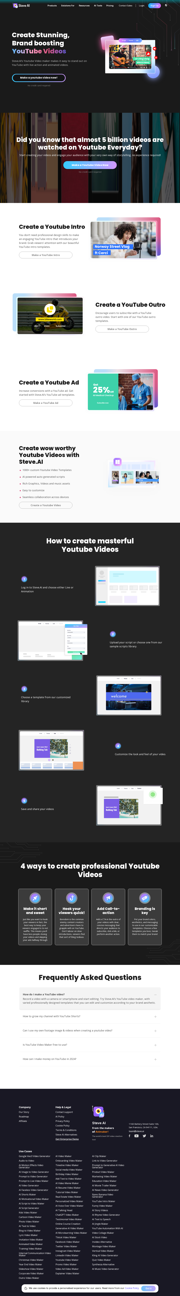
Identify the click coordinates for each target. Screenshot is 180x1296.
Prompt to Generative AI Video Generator (108, 1166)
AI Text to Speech (101, 1219)
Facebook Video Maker (68, 1242)
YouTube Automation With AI (107, 1228)
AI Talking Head (64, 1210)
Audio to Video (26, 1161)
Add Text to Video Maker (69, 1179)
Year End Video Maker (30, 1264)
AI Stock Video (99, 1237)
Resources (84, 5)
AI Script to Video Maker (31, 1203)
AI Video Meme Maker (67, 1183)
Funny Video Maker (102, 1206)
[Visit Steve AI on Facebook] (132, 1135)
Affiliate (23, 1121)
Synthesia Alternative (103, 1264)
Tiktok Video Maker (66, 1237)
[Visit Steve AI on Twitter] (146, 1135)
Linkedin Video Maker (67, 1255)
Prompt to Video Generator (33, 1176)
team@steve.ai (136, 1131)
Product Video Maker (103, 1172)
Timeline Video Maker (67, 1165)
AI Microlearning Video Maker (71, 1233)
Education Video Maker (104, 1181)
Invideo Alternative (102, 1242)
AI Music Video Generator (105, 1269)
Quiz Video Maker (101, 1260)
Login (141, 5)
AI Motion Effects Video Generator (31, 1166)
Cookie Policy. (132, 1288)
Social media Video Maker (69, 1170)
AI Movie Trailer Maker (104, 1185)
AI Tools (98, 5)
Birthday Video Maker (67, 1174)
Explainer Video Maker (67, 1273)
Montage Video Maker (104, 1246)
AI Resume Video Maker (68, 1188)
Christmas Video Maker (31, 1260)
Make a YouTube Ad (45, 403)
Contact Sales (125, 5)
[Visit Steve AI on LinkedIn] (153, 1135)
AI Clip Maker (99, 1156)
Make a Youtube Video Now (90, 165)
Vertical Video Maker (103, 1251)
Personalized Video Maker (69, 1201)
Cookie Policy (62, 1125)
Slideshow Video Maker (31, 1269)
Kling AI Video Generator (105, 1255)
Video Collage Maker (103, 1233)
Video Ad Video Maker (67, 1269)
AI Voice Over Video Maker (69, 1206)
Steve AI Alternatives (66, 1134)
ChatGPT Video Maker (67, 1215)
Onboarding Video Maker (69, 1161)
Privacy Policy (63, 1121)
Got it (148, 1288)
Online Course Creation (68, 1224)
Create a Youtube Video (46, 505)
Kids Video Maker (28, 1212)
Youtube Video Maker (67, 1260)
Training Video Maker (30, 1249)
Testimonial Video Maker (69, 1219)
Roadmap (24, 1116)
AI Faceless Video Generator (33, 1190)
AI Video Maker (64, 1156)
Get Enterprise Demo (67, 1139)
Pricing (109, 5)
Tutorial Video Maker (67, 1192)
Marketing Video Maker (104, 1176)
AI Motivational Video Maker (34, 1199)
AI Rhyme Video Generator (106, 1215)
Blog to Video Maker (29, 1230)
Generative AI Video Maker (70, 1228)
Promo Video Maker (66, 1264)
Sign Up (154, 5)
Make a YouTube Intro (46, 255)
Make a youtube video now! (32, 78)
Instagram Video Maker (68, 1251)
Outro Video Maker (29, 1278)
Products (52, 5)
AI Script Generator (29, 1208)
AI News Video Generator (105, 1190)
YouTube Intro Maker (103, 1201)
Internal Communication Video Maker (35, 1254)
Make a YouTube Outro (122, 329)
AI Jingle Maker (100, 1224)
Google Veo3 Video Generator (34, 1156)
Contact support (64, 1112)
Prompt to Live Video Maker (33, 1181)
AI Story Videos (100, 1210)
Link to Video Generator (104, 1161)
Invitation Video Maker (31, 1239)
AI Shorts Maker (27, 1194)
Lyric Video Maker (28, 1235)
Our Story (24, 1112)
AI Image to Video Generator (34, 1172)
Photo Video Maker (29, 1221)
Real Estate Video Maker (68, 1197)
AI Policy (60, 1116)
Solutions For (67, 5)
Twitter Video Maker (66, 1246)
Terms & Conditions (66, 1130)
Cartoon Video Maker (30, 1217)
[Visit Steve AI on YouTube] (138, 1135)
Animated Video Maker (31, 1244)
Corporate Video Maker (31, 1273)
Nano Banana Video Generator (102, 1195)
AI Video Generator (29, 1185)
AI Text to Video (27, 1226)
